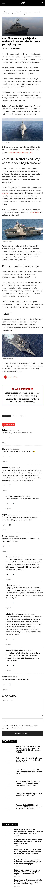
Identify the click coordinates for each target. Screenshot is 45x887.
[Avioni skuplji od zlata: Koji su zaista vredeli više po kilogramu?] (8, 796)
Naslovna (5, 12)
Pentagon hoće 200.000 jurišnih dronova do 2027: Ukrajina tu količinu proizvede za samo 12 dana (29, 807)
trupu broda (34, 212)
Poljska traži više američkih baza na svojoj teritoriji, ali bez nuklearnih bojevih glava (29, 760)
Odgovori (4, 443)
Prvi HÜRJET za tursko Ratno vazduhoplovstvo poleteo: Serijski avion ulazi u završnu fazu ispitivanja (28, 831)
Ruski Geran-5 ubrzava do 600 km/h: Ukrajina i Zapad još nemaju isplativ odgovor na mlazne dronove (27, 872)
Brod (14, 416)
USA (23, 416)
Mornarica (12, 12)
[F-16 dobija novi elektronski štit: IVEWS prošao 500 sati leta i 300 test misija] (8, 773)
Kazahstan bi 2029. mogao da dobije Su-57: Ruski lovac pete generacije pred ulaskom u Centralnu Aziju (28, 882)
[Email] (19, 411)
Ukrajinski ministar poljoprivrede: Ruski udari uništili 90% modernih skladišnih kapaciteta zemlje (28, 841)
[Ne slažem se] (10, 437)
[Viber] (28, 411)
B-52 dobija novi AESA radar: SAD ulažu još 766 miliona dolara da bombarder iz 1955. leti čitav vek (28, 783)
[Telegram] (23, 411)
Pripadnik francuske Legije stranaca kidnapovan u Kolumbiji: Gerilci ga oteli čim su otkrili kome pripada (28, 862)
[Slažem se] (3, 437)
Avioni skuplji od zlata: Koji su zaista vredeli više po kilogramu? (29, 794)
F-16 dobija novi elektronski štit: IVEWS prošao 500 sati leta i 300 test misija (29, 772)
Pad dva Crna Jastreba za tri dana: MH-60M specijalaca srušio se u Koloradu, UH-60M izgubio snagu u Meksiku (28, 749)
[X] (9, 411)
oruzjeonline (16, 48)
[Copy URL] (33, 411)
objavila (5, 193)
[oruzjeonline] (22, 2)
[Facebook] (4, 411)
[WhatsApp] (14, 411)
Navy (18, 416)
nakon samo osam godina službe (20, 153)
